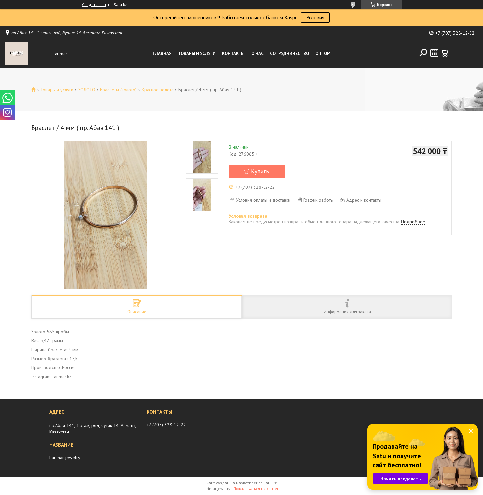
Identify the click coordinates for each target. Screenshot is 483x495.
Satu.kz (270, 482)
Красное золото (158, 89)
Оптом (323, 53)
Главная (162, 53)
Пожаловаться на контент (257, 488)
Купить (260, 171)
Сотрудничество (289, 53)
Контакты (233, 53)
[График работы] (434, 53)
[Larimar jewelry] (27, 53)
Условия (315, 17)
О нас (257, 53)
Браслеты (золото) (118, 89)
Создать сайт (94, 4)
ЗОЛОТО (86, 89)
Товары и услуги (197, 53)
